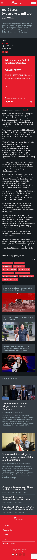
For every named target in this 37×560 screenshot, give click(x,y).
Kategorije (7, 530)
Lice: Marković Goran (22, 273)
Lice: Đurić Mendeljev (9, 269)
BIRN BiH (5, 43)
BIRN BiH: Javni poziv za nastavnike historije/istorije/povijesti (17, 289)
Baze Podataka (9, 544)
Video (5, 534)
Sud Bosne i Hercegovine (10, 279)
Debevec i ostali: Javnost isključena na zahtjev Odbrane (15, 406)
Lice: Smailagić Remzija (10, 276)
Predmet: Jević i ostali (26, 276)
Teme (5, 539)
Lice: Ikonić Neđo (24, 269)
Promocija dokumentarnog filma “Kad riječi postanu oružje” (17, 488)
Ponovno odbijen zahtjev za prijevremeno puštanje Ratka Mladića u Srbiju (17, 457)
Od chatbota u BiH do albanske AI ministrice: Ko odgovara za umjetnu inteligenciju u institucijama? (17, 348)
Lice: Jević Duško (8, 273)
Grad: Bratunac (7, 263)
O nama (6, 525)
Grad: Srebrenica (19, 266)
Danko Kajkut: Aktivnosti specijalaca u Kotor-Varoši (18, 318)
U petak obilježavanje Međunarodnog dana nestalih (16, 498)
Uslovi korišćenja (13, 551)
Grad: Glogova (19, 263)
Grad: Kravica (7, 266)
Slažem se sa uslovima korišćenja (16, 98)
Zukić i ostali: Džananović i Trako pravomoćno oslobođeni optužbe (18, 508)
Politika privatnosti (23, 551)
